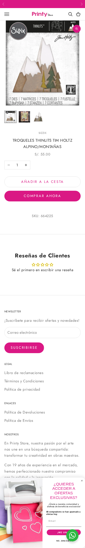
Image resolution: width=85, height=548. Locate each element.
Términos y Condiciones (24, 381)
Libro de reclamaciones (23, 372)
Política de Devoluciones (24, 412)
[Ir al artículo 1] (10, 117)
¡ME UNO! (63, 532)
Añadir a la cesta (42, 181)
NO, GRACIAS (63, 541)
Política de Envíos (18, 420)
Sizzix (42, 133)
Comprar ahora (42, 195)
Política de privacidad (22, 389)
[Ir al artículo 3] (38, 117)
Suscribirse (24, 347)
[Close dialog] (82, 481)
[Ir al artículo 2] (24, 117)
